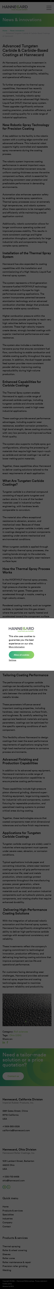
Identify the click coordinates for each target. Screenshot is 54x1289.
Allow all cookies (21, 655)
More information (17, 647)
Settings (12, 660)
